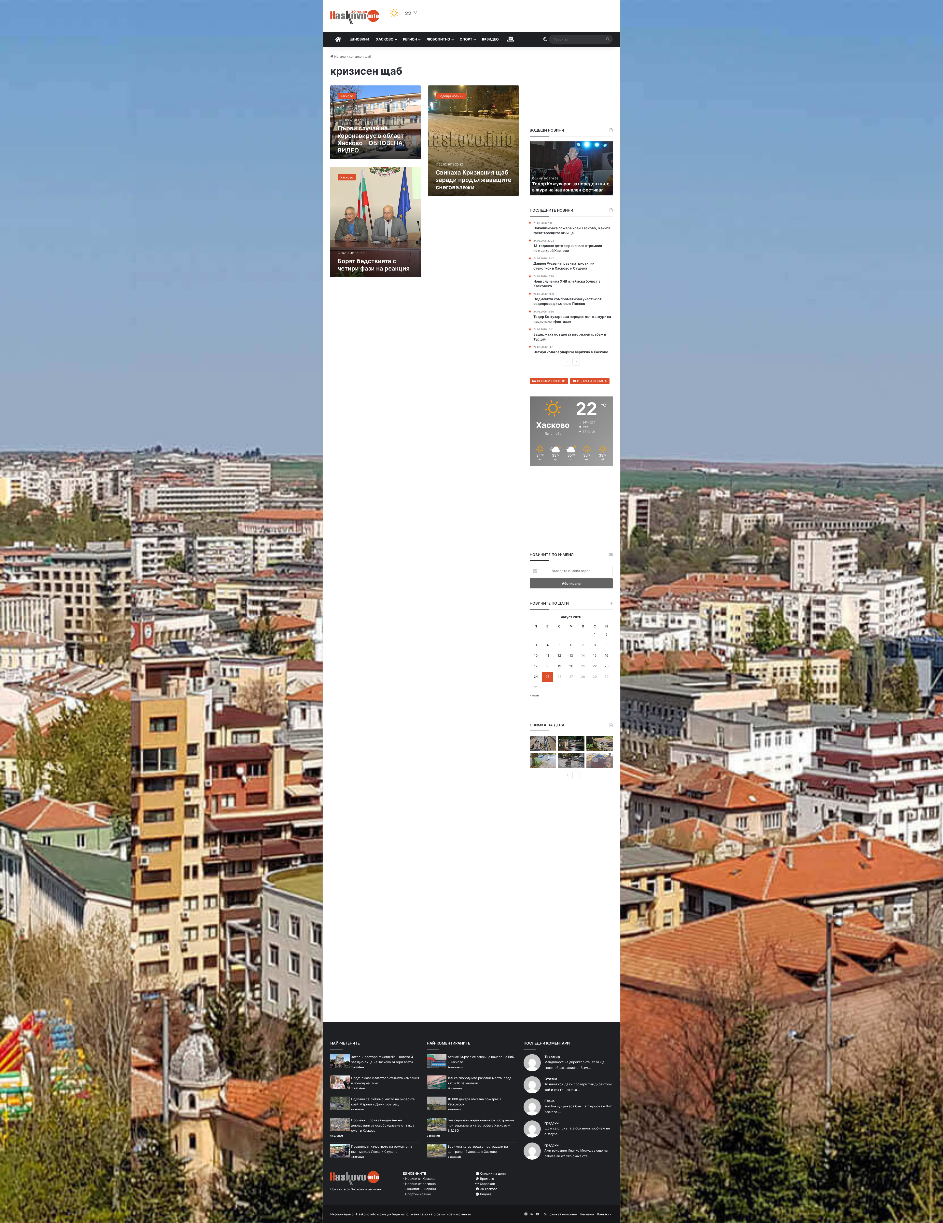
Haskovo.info (366, 1214)
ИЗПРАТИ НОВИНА (591, 381)
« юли (534, 695)
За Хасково (488, 1189)
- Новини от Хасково (419, 1179)
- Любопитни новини (419, 1189)
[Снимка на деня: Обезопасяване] (571, 760)
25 (548, 677)
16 (606, 655)
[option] (571, 168)
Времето (486, 1179)
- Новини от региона (419, 1184)
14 (583, 655)
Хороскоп (487, 1184)
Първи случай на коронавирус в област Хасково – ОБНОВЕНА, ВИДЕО (371, 139)
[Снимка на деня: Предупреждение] (599, 760)
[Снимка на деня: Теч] (571, 743)
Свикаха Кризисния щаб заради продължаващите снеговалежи (473, 180)
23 (607, 666)
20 (571, 666)
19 (559, 666)
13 (571, 655)
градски (551, 1123)
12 (559, 655)
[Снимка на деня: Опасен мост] (543, 743)
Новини (361, 39)
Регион (410, 39)
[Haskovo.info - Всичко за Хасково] (354, 17)
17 (535, 666)
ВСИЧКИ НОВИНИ (551, 381)
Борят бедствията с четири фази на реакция (374, 265)
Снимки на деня (492, 1173)
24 (536, 677)
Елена (549, 1101)
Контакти (604, 1214)
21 (583, 666)
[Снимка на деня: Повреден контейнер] (543, 760)
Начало (339, 56)
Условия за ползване (560, 1214)
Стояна (550, 1079)
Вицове (485, 1194)
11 (547, 655)
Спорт (466, 39)
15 (594, 655)
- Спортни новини (417, 1194)
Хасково (384, 39)
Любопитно (438, 39)
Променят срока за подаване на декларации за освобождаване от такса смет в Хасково (382, 1125)
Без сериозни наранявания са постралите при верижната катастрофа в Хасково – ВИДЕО (481, 1125)
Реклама (587, 1214)
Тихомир (552, 1057)
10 (536, 655)
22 (595, 666)
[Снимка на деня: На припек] (599, 743)
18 (547, 666)
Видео (492, 39)
